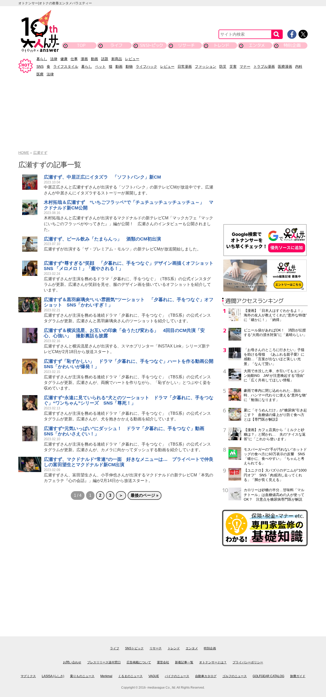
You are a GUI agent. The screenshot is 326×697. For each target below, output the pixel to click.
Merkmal (106, 676)
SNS (40, 66)
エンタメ (257, 45)
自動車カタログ (205, 676)
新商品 (116, 59)
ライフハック (146, 66)
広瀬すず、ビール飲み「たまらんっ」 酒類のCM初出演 (102, 239)
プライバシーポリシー (248, 662)
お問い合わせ (72, 662)
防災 (222, 66)
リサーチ (187, 45)
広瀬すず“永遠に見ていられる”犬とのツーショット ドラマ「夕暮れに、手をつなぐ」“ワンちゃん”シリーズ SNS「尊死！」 (128, 400)
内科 (298, 66)
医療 (40, 74)
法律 (53, 59)
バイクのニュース (177, 676)
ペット (100, 66)
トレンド (221, 45)
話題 (104, 59)
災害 (233, 66)
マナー (245, 66)
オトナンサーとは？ (213, 662)
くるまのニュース (130, 676)
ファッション (205, 66)
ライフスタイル (65, 66)
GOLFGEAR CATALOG (268, 676)
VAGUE (153, 676)
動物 (129, 66)
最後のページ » (144, 495)
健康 (63, 59)
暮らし (41, 59)
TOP (81, 45)
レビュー (132, 59)
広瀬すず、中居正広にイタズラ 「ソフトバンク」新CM (102, 177)
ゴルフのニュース (234, 676)
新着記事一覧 (184, 662)
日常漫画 (185, 66)
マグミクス (28, 676)
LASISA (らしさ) (53, 676)
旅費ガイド (297, 676)
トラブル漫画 (264, 66)
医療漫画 (285, 66)
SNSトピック (151, 45)
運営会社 (163, 662)
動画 (94, 59)
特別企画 (292, 45)
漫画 (84, 59)
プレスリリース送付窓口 (104, 662)
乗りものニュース (82, 676)
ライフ (116, 45)
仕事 (74, 59)
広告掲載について (139, 662)
